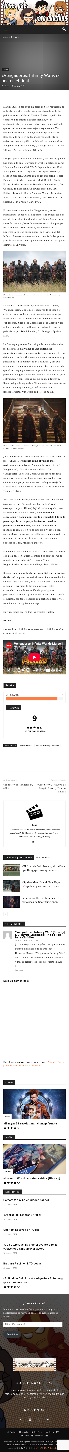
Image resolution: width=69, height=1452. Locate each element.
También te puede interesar (18, 857)
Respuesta (19, 970)
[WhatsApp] (32, 764)
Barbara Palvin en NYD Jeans (22, 1263)
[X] (25, 764)
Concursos (38, 1435)
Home (5, 37)
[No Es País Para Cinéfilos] (34, 12)
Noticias (25, 1432)
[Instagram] (30, 1419)
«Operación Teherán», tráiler (22, 1214)
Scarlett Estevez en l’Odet (21, 1229)
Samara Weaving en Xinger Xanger (26, 1200)
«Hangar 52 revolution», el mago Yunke (30, 1123)
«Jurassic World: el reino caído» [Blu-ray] (31, 1178)
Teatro (7, 1117)
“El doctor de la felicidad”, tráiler (18, 786)
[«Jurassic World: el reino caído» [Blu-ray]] (34, 1159)
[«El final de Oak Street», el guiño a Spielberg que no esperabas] (11, 870)
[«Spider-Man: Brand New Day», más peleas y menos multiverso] (11, 886)
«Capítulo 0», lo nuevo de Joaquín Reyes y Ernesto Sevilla (51, 788)
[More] (42, 96)
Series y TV (54, 1432)
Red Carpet (38, 1432)
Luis (7, 86)
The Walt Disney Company (47, 746)
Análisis (8, 1171)
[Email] (40, 764)
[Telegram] (48, 764)
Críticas (15, 37)
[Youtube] (48, 1420)
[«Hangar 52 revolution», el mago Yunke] (34, 1104)
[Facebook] (17, 764)
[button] (5, 29)
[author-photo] (34, 820)
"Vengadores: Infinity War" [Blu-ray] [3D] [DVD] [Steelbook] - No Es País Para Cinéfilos (40, 935)
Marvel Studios (25, 746)
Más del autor (43, 857)
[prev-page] (5, 914)
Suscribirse (12, 1334)
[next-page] (11, 914)
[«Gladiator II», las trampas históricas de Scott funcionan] (11, 902)
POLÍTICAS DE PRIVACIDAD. (47, 1448)
